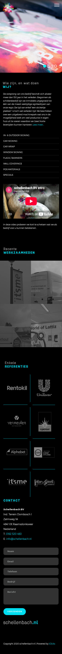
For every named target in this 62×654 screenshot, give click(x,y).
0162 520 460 (14, 533)
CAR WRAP (9, 146)
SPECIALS (8, 175)
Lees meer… (38, 124)
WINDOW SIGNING (13, 152)
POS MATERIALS (11, 169)
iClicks (52, 643)
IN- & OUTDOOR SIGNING (16, 135)
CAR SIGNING (10, 141)
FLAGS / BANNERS (12, 158)
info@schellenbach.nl (19, 538)
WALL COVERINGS (12, 163)
